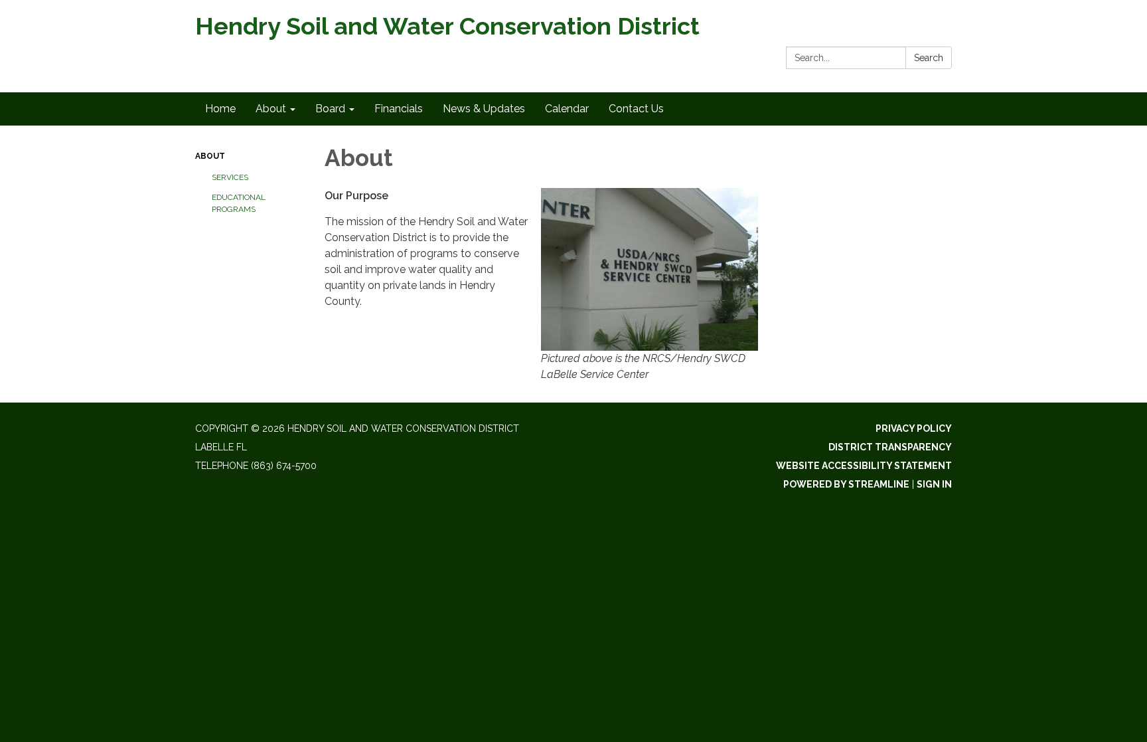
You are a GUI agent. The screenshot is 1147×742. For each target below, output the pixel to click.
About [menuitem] (271, 108)
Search (928, 57)
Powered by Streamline (846, 484)
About (210, 156)
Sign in (934, 484)
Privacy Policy (914, 428)
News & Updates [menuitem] (484, 108)
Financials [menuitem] (398, 108)
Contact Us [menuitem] (636, 108)
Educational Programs (239, 203)
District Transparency (890, 447)
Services (230, 177)
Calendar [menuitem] (567, 108)
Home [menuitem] (220, 108)
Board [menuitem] (330, 108)
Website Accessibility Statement (864, 465)
